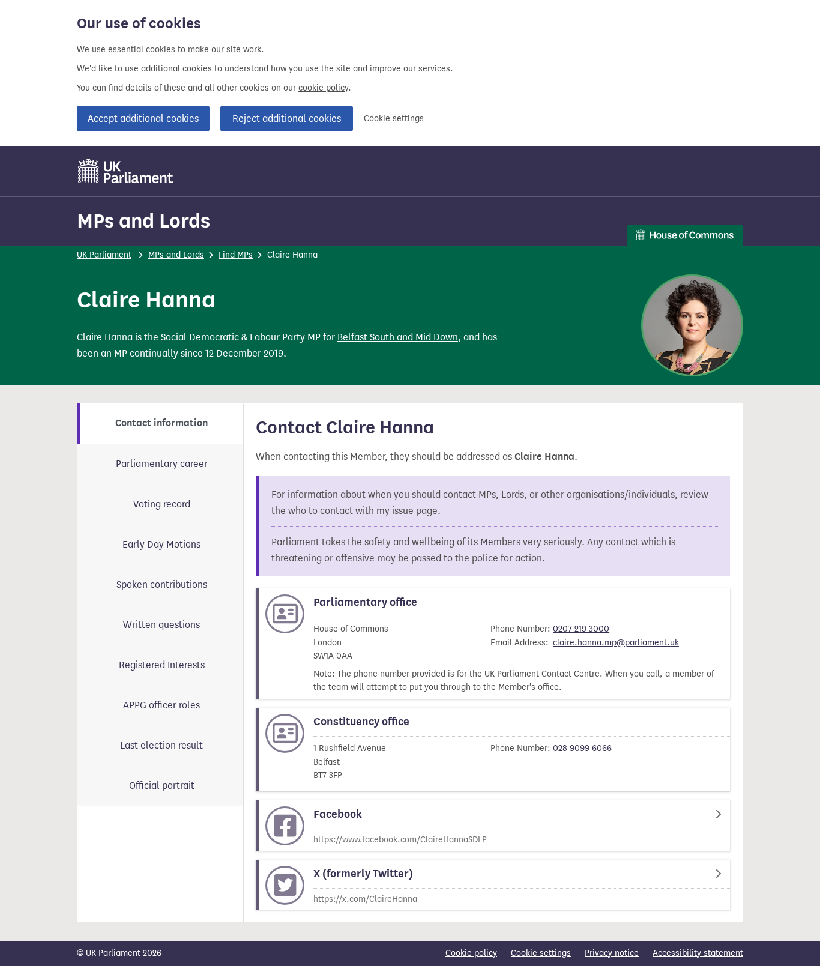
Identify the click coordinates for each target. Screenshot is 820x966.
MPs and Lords (143, 220)
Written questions (161, 624)
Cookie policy (471, 953)
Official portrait (161, 785)
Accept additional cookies (143, 118)
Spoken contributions (161, 584)
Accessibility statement (698, 953)
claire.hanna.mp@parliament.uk (616, 643)
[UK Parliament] (126, 171)
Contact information (161, 423)
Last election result (161, 745)
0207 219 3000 (581, 629)
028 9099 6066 (582, 748)
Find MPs (236, 255)
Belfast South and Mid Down (397, 337)
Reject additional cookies (286, 118)
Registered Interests (162, 665)
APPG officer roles (161, 705)
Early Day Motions (161, 544)
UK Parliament (104, 255)
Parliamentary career (162, 463)
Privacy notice (612, 953)
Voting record (161, 504)
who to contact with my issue (351, 510)
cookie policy (323, 88)
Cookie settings (394, 118)
